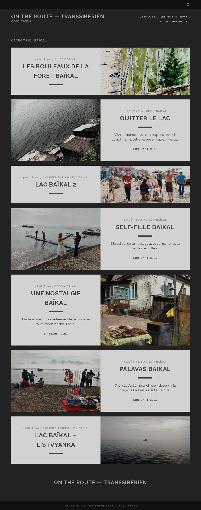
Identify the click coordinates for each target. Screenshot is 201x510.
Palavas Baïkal (145, 369)
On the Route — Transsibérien (57, 16)
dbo (149, 111)
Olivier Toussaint (60, 177)
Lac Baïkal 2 (55, 184)
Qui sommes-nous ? (174, 21)
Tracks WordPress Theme (84, 505)
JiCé (60, 59)
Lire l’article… (145, 149)
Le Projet (148, 16)
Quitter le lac (145, 118)
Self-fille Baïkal (145, 227)
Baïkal (72, 59)
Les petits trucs (174, 16)
